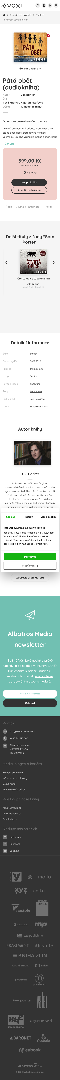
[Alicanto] (44, 946)
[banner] (15, 6)
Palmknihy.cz (10, 819)
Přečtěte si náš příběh (14, 789)
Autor (49, 206)
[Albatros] (15, 877)
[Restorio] (43, 1038)
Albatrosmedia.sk (12, 813)
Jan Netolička (37, 398)
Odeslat (30, 703)
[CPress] (21, 925)
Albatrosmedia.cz (12, 807)
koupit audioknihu (29, 190)
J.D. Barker (28, 94)
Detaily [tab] (29, 517)
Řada (9, 206)
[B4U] (30, 936)
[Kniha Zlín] (30, 956)
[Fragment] (18, 946)
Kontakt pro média (13, 772)
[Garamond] (41, 1021)
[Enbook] (30, 1050)
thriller (33, 353)
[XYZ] (21, 891)
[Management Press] (41, 925)
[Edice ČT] (41, 966)
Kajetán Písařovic (32, 102)
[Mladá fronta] (16, 1021)
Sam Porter (36, 391)
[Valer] (42, 1000)
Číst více (9, 143)
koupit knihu (29, 182)
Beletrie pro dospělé (20, 15)
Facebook (15, 843)
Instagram (15, 836)
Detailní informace (29, 206)
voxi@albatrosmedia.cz (22, 731)
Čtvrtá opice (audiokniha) (33, 278)
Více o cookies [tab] (48, 517)
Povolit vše (30, 556)
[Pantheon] (39, 980)
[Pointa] (22, 1000)
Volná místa (9, 783)
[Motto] (44, 877)
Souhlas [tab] (10, 517)
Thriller (40, 15)
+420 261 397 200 (19, 738)
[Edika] (39, 891)
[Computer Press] (42, 908)
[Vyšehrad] (20, 966)
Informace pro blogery (15, 778)
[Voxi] (21, 980)
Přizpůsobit (28, 565)
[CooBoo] (30, 877)
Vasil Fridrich (11, 102)
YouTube (14, 850)
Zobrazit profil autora (30, 577)
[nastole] (20, 908)
